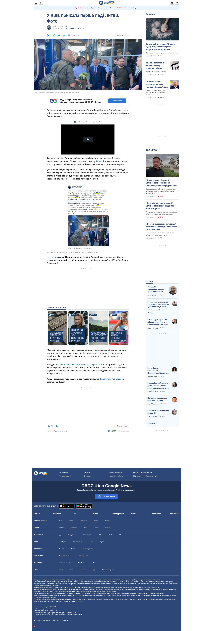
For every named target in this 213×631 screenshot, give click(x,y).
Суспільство (156, 514)
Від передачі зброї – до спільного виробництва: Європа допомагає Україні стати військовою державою (158, 322)
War (66, 26)
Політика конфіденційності (142, 472)
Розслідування (118, 514)
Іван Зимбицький (152, 416)
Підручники (72, 535)
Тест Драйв (62, 542)
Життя (95, 514)
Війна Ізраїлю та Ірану (106, 8)
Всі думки (151, 423)
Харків (70, 521)
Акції (91, 542)
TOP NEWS (151, 150)
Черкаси (108, 521)
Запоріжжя (83, 521)
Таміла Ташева (152, 376)
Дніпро (96, 521)
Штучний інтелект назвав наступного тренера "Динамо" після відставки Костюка (157, 84)
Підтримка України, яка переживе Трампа (157, 399)
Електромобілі (78, 542)
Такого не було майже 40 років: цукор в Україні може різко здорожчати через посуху (160, 47)
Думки (149, 281)
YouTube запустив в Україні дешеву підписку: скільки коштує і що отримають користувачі (157, 66)
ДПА (100, 535)
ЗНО (110, 535)
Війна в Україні (90, 8)
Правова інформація (115, 472)
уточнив (54, 257)
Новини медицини (65, 563)
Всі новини (174, 514)
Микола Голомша (153, 328)
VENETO (119, 8)
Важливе (150, 14)
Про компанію (63, 472)
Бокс (96, 528)
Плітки (72, 570)
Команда (87, 472)
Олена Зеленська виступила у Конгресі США (80, 364)
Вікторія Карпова (152, 391)
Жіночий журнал (108, 570)
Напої (73, 549)
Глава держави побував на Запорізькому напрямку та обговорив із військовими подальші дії (161, 191)
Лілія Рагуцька (58, 26)
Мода (94, 570)
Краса (83, 570)
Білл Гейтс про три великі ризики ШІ (158, 412)
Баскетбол (74, 528)
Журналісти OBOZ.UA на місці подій (145, 476)
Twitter (99, 161)
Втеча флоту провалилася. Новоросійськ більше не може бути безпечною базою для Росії (157, 370)
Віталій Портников (153, 404)
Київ (60, 521)
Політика (57, 514)
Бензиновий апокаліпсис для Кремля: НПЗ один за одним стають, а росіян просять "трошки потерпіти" (158, 304)
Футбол (61, 528)
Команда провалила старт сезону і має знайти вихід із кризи (156, 93)
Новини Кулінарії (87, 549)
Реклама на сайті (65, 476)
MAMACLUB (82, 563)
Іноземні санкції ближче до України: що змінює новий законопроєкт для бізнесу (157, 385)
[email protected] (60, 614)
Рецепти (62, 549)
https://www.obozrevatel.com (107, 580)
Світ (74, 514)
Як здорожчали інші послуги (156, 72)
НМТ (120, 535)
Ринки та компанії (65, 556)
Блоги (133, 514)
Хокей (86, 528)
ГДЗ (60, 535)
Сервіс (102, 542)
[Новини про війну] (112, 431)
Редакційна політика (60, 431)
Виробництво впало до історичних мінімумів (162, 53)
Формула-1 (108, 528)
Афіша (61, 570)
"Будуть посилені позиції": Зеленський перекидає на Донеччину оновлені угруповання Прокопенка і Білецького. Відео (161, 183)
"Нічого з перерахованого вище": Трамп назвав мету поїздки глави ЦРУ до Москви (161, 227)
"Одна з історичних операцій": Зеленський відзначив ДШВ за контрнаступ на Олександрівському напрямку (160, 206)
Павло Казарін (152, 295)
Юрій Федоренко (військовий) (156, 310)
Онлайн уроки (87, 535)
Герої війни (79, 8)
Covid (94, 563)
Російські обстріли (131, 8)
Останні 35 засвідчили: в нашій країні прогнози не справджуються (155, 289)
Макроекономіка (83, 556)
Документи (87, 476)
